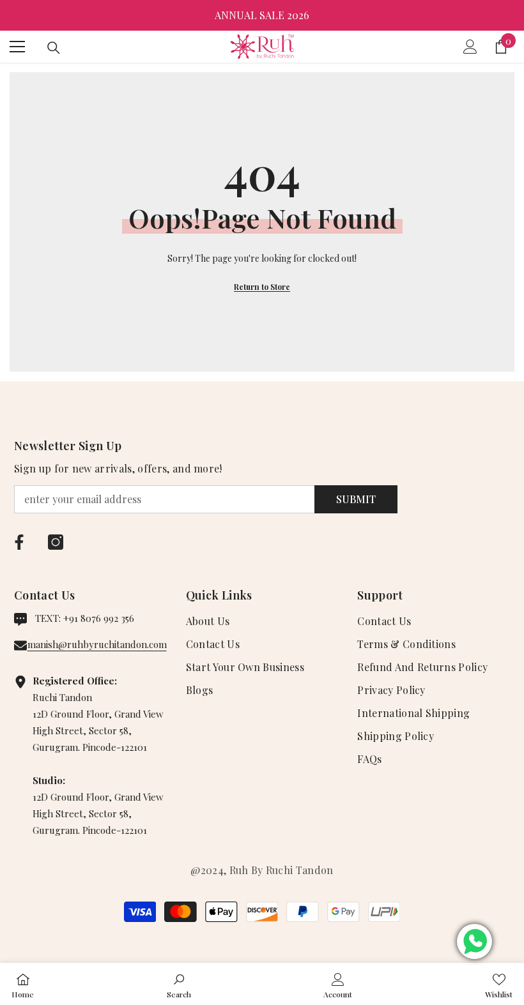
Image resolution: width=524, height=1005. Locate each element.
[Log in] (470, 47)
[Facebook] (19, 542)
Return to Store (262, 287)
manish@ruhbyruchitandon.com (97, 644)
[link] (179, 983)
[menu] (17, 46)
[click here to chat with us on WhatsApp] (474, 941)
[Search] (53, 48)
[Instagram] (55, 542)
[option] (262, 15)
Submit (356, 499)
